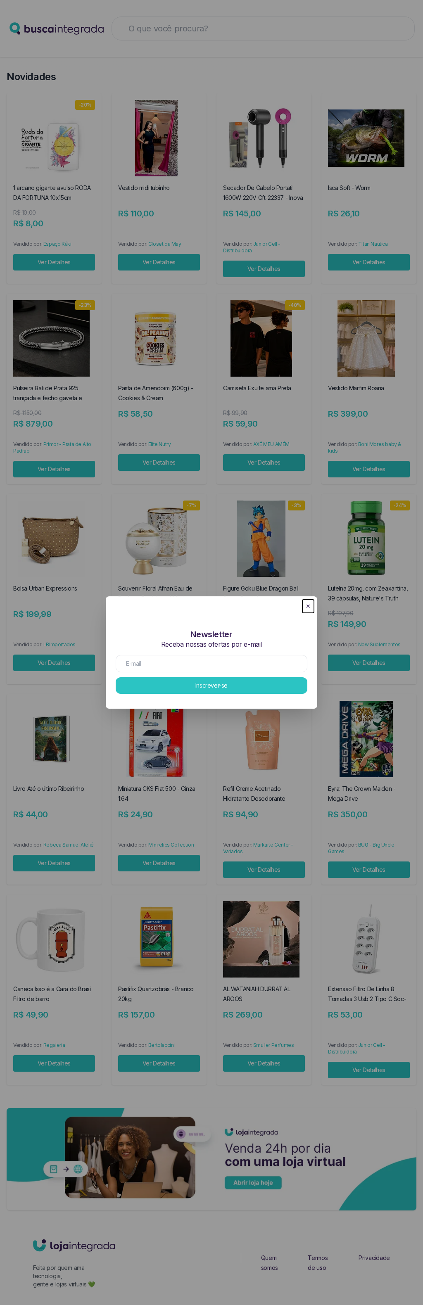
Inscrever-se (211, 685)
